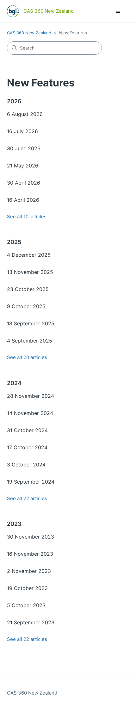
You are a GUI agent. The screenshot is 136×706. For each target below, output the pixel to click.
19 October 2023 (27, 588)
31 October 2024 (27, 430)
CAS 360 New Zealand (29, 32)
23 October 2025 (28, 289)
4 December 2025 (29, 255)
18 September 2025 (30, 323)
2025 (14, 242)
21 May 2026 (22, 165)
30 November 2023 (30, 536)
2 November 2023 (29, 571)
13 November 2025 (30, 272)
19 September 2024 (30, 482)
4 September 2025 (29, 340)
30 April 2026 (23, 183)
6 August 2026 (25, 114)
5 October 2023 (26, 605)
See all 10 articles (26, 217)
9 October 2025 (26, 306)
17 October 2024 (27, 447)
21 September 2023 (30, 622)
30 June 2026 (23, 148)
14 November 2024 (30, 413)
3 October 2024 (26, 464)
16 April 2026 (23, 200)
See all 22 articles (27, 498)
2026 (14, 101)
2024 (14, 383)
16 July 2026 (22, 131)
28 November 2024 (30, 396)
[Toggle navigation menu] (118, 11)
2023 (14, 523)
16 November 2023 (30, 554)
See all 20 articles (27, 357)
